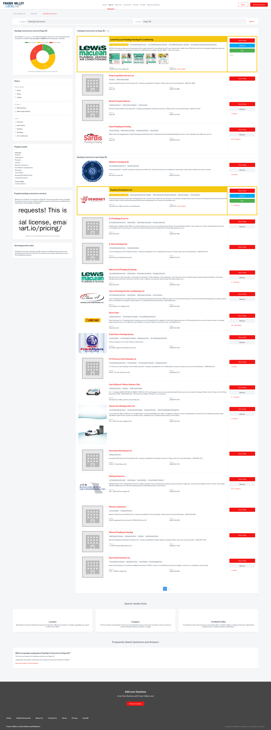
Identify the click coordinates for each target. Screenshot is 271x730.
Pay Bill (142, 5)
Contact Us (127, 5)
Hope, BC (34, 13)
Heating (19, 129)
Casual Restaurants (21, 178)
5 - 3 (235, 205)
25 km (19, 90)
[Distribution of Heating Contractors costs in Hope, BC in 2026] (42, 55)
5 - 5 (235, 397)
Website (242, 45)
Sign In (243, 5)
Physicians (18, 170)
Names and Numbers (32, 726)
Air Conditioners (22, 136)
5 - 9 (235, 282)
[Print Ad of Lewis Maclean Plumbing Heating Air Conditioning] (114, 58)
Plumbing (20, 132)
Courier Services (20, 184)
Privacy (75, 718)
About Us (118, 5)
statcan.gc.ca (28, 37)
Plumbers (18, 160)
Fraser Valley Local (19, 13)
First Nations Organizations (24, 167)
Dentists (18, 155)
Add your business (153, 5)
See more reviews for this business (26, 663)
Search (111, 5)
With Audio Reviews (23, 111)
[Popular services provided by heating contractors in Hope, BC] (42, 219)
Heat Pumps (21, 125)
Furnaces (20, 122)
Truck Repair (19, 173)
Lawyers (17, 162)
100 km (19, 97)
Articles (136, 5)
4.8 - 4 (236, 139)
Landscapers (19, 157)
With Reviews (21, 108)
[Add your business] (135, 701)
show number (181, 69)
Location (138, 22)
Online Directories (23, 718)
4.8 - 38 (236, 325)
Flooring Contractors (22, 165)
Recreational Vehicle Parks (23, 175)
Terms (64, 718)
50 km (19, 94)
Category (23, 22)
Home (105, 5)
